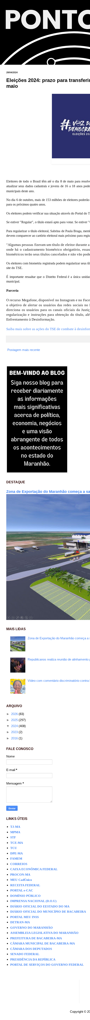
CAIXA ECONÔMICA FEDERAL (34, 869)
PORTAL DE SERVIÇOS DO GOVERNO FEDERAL (47, 964)
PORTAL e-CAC (21, 890)
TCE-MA (16, 842)
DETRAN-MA (20, 922)
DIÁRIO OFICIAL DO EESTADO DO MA (39, 906)
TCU (13, 848)
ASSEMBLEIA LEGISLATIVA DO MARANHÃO (44, 932)
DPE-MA (16, 853)
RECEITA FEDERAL (25, 885)
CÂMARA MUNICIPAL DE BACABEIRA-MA (42, 943)
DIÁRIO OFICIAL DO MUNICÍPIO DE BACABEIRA (48, 911)
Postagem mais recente (23, 350)
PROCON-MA (20, 874)
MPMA (15, 832)
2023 (15, 732)
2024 (15, 726)
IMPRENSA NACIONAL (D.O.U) (33, 901)
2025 (15, 720)
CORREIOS (18, 864)
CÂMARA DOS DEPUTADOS (31, 949)
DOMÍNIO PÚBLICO (25, 895)
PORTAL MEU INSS (24, 917)
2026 (15, 714)
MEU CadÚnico (21, 879)
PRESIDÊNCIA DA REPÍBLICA (32, 959)
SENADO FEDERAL (24, 954)
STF (13, 837)
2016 (15, 738)
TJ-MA (15, 826)
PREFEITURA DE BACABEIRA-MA (36, 938)
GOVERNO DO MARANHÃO (31, 927)
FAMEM (16, 858)
